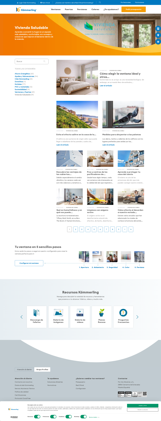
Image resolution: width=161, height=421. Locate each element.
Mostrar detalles (93, 417)
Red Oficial (80, 385)
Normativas (51, 385)
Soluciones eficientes (55, 382)
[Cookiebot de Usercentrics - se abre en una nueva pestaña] (14, 417)
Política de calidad (21, 392)
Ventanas (56, 9)
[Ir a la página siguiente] (124, 229)
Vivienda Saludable (115, 70)
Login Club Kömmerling (27, 3)
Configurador (81, 388)
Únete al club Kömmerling (24, 385)
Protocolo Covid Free (22, 398)
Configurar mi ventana (29, 263)
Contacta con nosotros (23, 382)
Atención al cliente (23, 378)
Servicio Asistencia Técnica (24, 388)
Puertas (69, 9)
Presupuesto (80, 382)
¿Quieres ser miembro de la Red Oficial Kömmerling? (74, 3)
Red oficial (46, 3)
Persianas (82, 9)
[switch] (53, 416)
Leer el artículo (106, 85)
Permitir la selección (143, 409)
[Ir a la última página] (131, 229)
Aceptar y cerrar (143, 405)
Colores (95, 9)
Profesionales (126, 2)
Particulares (139, 2)
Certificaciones (20, 395)
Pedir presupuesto (133, 9)
